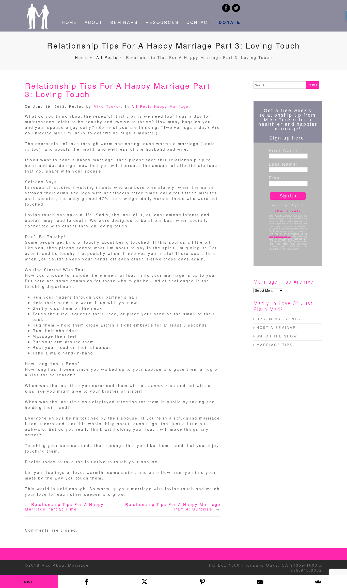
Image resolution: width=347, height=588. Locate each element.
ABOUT (94, 22)
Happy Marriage (171, 106)
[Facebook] (87, 581)
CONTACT (198, 22)
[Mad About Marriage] (37, 27)
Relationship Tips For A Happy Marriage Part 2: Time (64, 507)
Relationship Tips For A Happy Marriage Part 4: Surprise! (172, 507)
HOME (69, 22)
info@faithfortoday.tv (280, 236)
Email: (277, 178)
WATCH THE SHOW (277, 336)
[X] (145, 581)
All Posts (107, 57)
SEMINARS (124, 22)
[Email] (260, 581)
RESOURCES (162, 22)
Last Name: (283, 164)
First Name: (284, 150)
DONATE (230, 22)
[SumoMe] (318, 581)
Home (81, 57)
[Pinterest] (202, 581)
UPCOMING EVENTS (279, 318)
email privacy (288, 210)
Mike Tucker (107, 106)
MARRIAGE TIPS (275, 344)
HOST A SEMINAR (276, 327)
